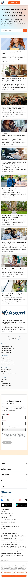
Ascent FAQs (4, 381)
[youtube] (20, 500)
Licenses (22, 540)
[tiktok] (26, 500)
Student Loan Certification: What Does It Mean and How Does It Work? (14, 162)
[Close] (26, 563)
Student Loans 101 (6, 383)
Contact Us (4, 379)
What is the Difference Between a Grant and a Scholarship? (13, 189)
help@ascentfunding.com (7, 513)
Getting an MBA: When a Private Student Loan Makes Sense (14, 243)
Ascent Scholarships (6, 369)
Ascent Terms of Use (4, 560)
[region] (14, 570)
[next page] (19, 338)
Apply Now (14, 2)
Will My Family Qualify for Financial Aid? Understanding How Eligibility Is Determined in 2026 (14, 80)
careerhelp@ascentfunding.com (8, 519)
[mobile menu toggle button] (25, 2)
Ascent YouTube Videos (7, 360)
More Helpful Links (6, 385)
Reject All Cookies (20, 572)
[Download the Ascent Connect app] (6, 505)
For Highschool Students (7, 348)
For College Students (6, 346)
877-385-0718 (4, 528)
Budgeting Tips (5, 358)
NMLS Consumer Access (13, 540)
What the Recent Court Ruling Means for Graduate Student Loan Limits (14, 216)
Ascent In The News (6, 352)
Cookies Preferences (7, 572)
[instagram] (8, 500)
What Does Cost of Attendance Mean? (13, 269)
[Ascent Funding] (6, 492)
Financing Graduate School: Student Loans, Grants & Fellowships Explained (13, 135)
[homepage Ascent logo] (2, 2)
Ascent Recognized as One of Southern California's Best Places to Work (13, 107)
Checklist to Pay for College (8, 362)
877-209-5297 (4, 524)
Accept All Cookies (14, 575)
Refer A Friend (4, 372)
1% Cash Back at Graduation (8, 374)
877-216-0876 (4, 511)
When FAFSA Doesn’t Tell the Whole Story (12, 52)
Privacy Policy (7, 437)
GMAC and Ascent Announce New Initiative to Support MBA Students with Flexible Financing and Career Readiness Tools (14, 322)
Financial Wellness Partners (8, 364)
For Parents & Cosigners (7, 350)
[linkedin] (14, 500)
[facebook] (2, 500)
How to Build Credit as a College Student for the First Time (14, 294)
